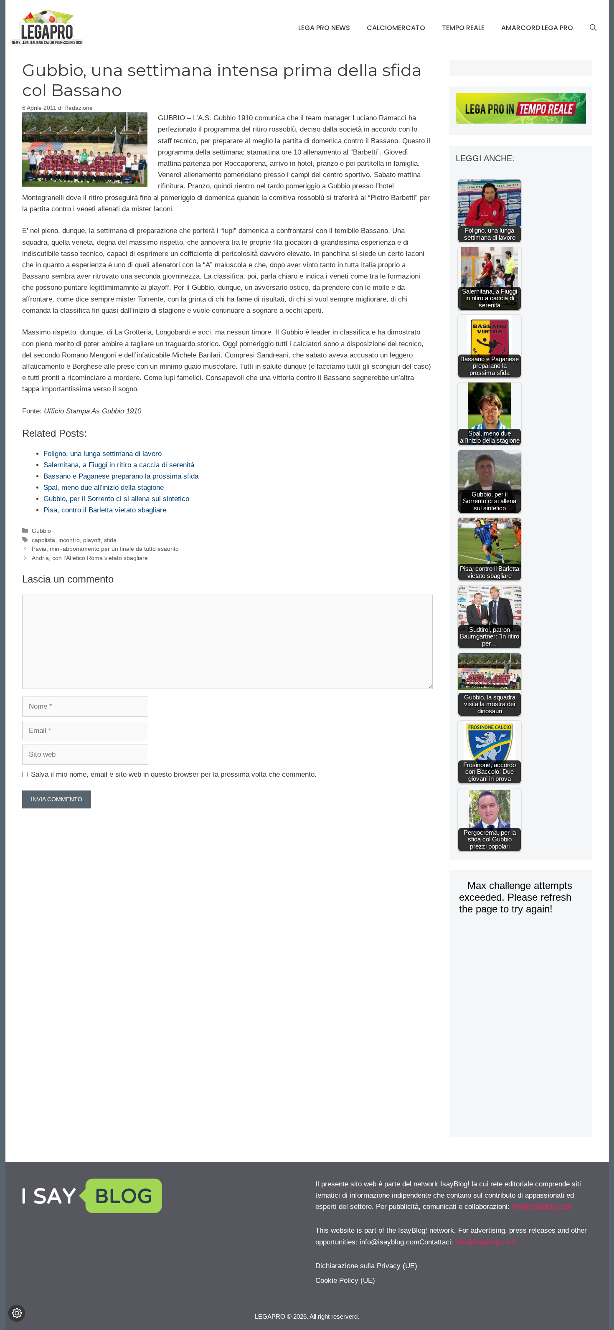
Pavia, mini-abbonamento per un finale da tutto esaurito (105, 548)
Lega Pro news (324, 28)
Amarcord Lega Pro (537, 28)
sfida (110, 540)
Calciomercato (396, 28)
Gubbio (41, 530)
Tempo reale (463, 28)
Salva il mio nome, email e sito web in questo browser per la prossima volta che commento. (174, 774)
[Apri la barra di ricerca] (593, 28)
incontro (69, 540)
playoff (92, 540)
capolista (43, 540)
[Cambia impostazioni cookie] (16, 1313)
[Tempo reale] (521, 110)
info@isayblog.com (541, 1207)
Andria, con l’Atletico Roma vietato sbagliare (90, 558)
